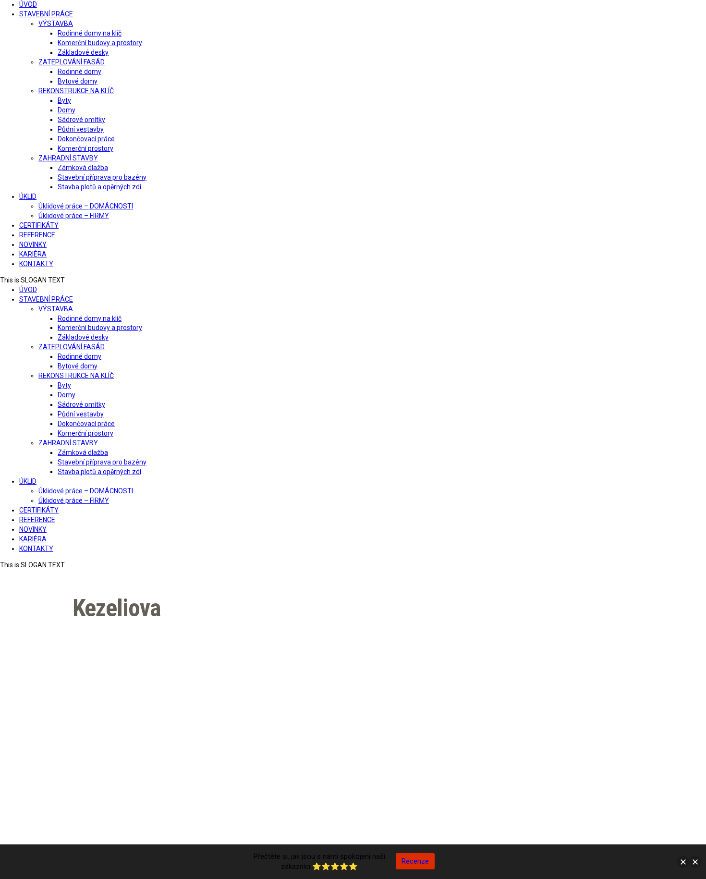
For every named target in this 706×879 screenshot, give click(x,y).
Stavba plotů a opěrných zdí (99, 187)
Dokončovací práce (86, 139)
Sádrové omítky (81, 119)
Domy (66, 110)
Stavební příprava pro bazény (102, 177)
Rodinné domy (79, 71)
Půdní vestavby (81, 129)
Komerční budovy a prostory (100, 43)
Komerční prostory (85, 148)
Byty (64, 100)
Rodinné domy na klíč (90, 33)
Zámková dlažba (83, 167)
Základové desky (83, 52)
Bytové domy (77, 81)
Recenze (415, 861)
